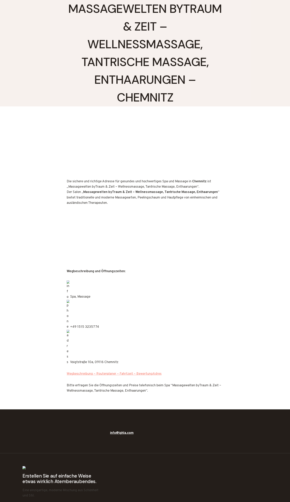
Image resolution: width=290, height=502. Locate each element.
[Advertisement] (145, 149)
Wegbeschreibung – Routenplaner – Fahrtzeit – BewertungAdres (114, 374)
